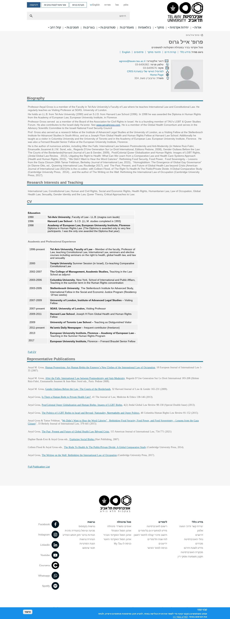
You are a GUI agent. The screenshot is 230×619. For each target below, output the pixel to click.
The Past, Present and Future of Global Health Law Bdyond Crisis (75, 431)
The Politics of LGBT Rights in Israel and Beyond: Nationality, (74, 413)
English (96, 5)
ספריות (107, 5)
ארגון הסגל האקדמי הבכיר (117, 534)
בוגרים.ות (89, 27)
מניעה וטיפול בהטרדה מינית (80, 530)
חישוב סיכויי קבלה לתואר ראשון (150, 534)
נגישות (91, 521)
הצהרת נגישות (87, 539)
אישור (28, 612)
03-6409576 (153, 67)
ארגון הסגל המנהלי (121, 530)
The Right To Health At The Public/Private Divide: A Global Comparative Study (105, 447)
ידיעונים (163, 543)
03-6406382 (149, 64)
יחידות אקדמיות (179, 27)
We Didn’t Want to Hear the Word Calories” (84, 420)
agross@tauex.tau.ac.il (132, 61)
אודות (197, 27)
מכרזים (199, 543)
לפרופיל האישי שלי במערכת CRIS (145, 71)
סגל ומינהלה (124, 521)
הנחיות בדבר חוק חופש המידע (79, 534)
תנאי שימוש (88, 547)
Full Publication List (39, 466)
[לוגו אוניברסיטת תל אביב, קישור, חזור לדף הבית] (185, 12)
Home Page (157, 74)
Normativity (113, 412)
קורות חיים (170, 52)
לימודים (162, 521)
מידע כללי (185, 52)
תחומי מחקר (154, 52)
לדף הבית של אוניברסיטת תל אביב (202, 35)
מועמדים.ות (127, 27)
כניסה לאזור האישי (157, 547)
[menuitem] (126, 4)
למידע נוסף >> (180, 616)
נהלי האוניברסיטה (193, 539)
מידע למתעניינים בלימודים (152, 530)
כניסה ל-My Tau (122, 543)
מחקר (160, 27)
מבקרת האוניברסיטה (192, 552)
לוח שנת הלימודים (157, 539)
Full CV (32, 351)
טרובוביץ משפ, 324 (149, 78)
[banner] (115, 15)
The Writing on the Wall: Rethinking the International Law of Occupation (79, 455)
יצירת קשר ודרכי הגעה (191, 526)
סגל (117, 5)
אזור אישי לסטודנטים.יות (55, 4)
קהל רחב (55, 27)
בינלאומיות (144, 27)
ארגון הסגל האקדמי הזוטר (117, 539)
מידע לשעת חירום (193, 547)
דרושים (199, 534)
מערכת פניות (78, 4)
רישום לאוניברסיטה (157, 526)
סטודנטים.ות (108, 27)
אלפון (125, 5)
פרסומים (139, 52)
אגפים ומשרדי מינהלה (119, 526)
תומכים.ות (73, 27)
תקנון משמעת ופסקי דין (190, 556)
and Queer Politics (129, 413)
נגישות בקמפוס (87, 526)
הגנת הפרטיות (87, 543)
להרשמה (34, 4)
